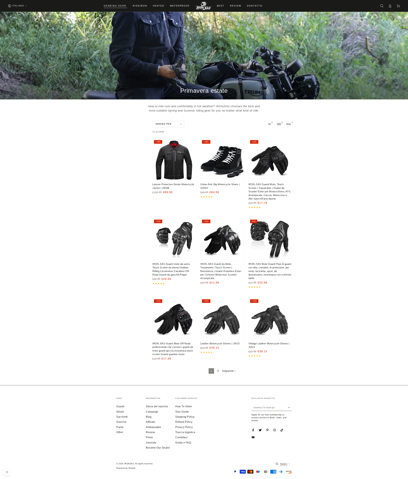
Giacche (121, 422)
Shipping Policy (185, 416)
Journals (151, 442)
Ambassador (153, 427)
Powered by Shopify (125, 468)
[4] (288, 124)
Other (119, 432)
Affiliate (150, 422)
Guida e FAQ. (183, 442)
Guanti (120, 406)
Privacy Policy (184, 427)
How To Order (183, 406)
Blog (148, 416)
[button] (382, 5)
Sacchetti (122, 416)
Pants (119, 427)
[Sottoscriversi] (290, 407)
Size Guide (182, 411)
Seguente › (228, 371)
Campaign (152, 411)
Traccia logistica (185, 432)
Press (149, 437)
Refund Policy (184, 422)
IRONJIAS (129, 464)
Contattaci (181, 437)
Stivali (120, 411)
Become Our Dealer (158, 447)
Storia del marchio (157, 406)
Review (150, 432)
